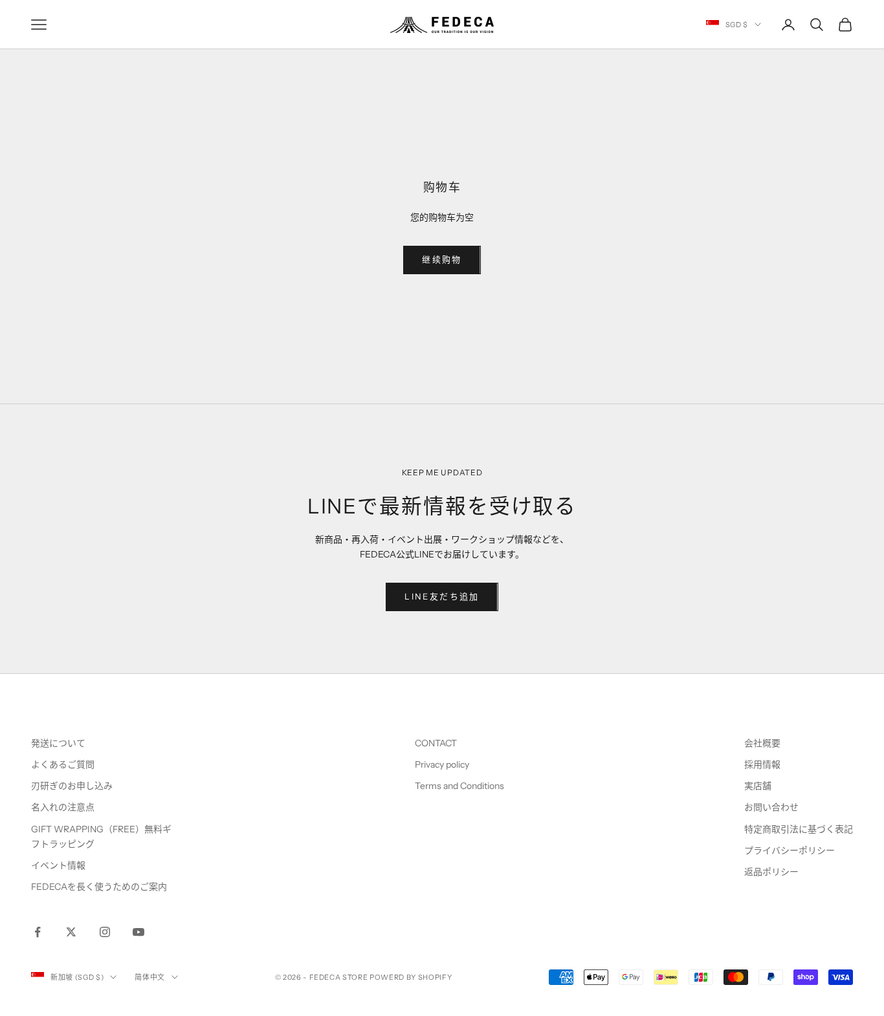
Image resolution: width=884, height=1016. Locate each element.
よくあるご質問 (62, 764)
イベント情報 (58, 865)
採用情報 (762, 764)
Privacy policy (442, 764)
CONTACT (436, 743)
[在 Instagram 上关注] (104, 931)
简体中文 (150, 977)
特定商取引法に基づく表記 (798, 829)
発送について (58, 743)
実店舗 (757, 786)
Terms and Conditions (460, 786)
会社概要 (762, 743)
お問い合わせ (771, 807)
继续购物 (441, 259)
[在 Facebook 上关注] (37, 931)
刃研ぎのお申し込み (72, 786)
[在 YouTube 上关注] (138, 931)
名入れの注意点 (62, 807)
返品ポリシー (771, 872)
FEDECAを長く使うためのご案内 (99, 886)
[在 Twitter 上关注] (71, 931)
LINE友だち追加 (441, 596)
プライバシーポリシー (789, 850)
